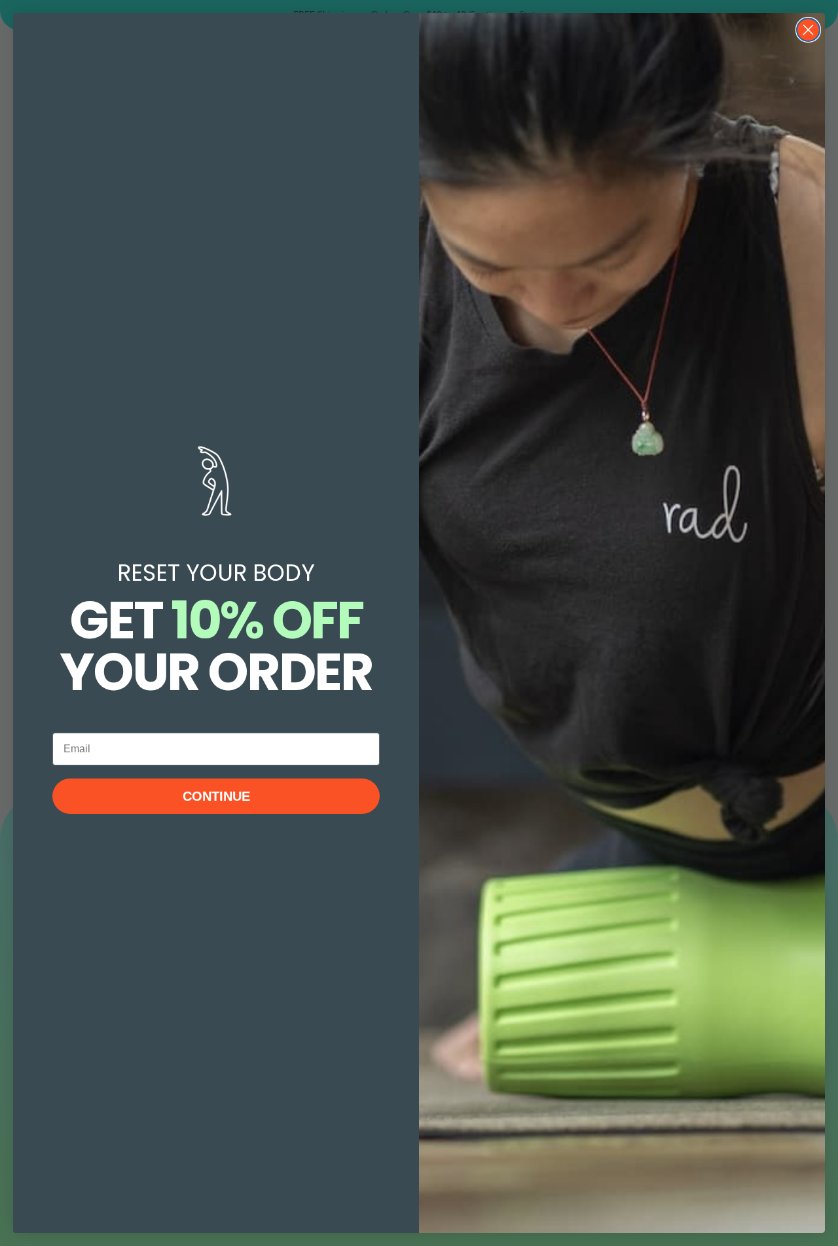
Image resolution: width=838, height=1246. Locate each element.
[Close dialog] (808, 29)
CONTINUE (216, 796)
